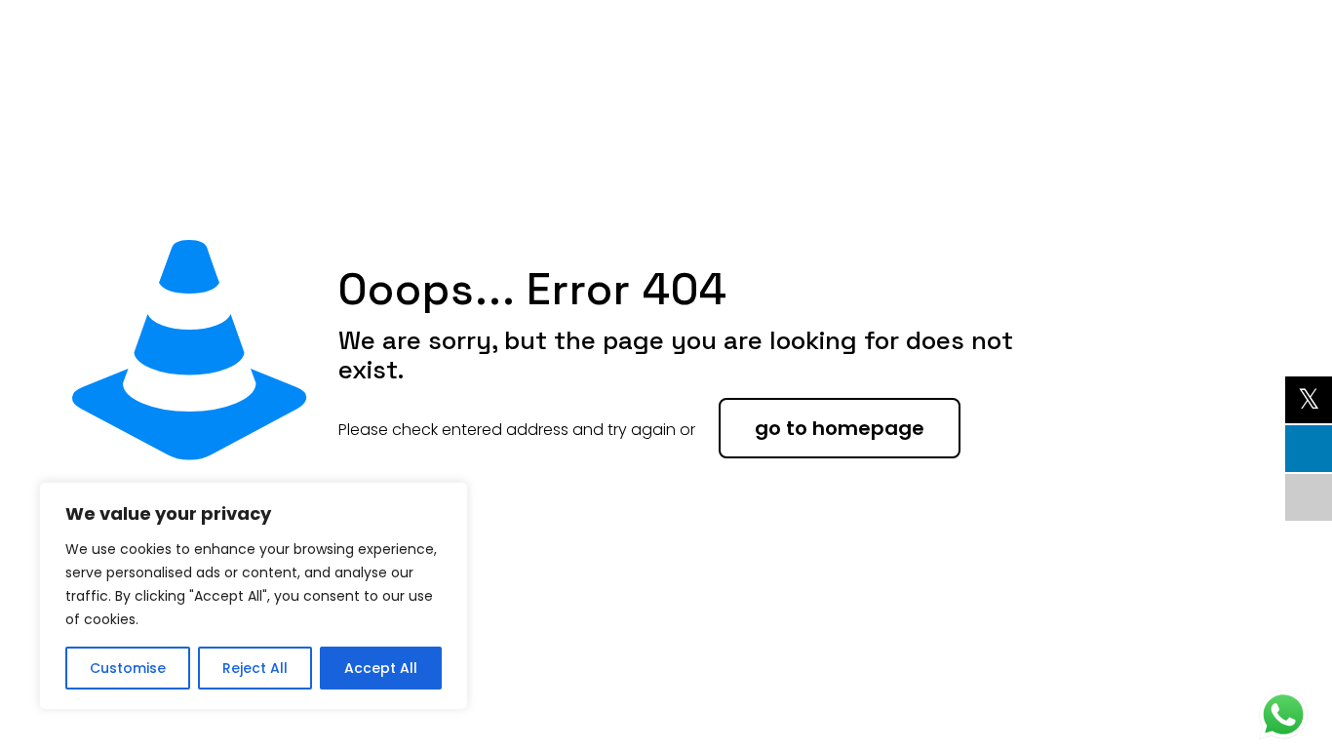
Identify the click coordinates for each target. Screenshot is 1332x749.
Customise (128, 668)
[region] (253, 596)
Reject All (255, 668)
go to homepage (839, 428)
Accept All (380, 668)
